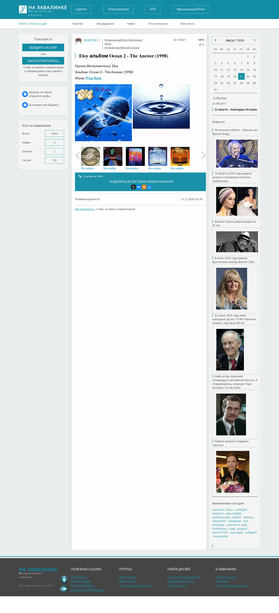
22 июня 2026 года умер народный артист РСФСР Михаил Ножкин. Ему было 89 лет (234, 319)
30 (254, 83)
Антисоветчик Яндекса (44, 105)
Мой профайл (81, 581)
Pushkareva (220, 528)
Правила (222, 581)
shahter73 (233, 525)
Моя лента (188, 23)
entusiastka (221, 536)
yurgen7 (242, 528)
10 (215, 70)
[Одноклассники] (144, 187)
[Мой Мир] (149, 187)
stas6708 (217, 509)
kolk (244, 525)
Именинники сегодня (228, 503)
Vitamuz (248, 517)
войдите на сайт (43, 48)
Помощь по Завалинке (232, 585)
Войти (23, 23)
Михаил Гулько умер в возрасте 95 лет (234, 223)
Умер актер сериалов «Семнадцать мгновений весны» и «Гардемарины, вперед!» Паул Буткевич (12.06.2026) (234, 381)
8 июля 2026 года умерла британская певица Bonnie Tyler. (233, 260)
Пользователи (118, 9)
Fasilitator (218, 525)
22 (247, 76)
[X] (133, 187)
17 (215, 76)
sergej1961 (91, 40)
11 (221, 70)
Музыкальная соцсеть (47, 9)
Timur (229, 509)
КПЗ (153, 9)
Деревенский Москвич (87, 590)
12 (228, 70)
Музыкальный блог (191, 9)
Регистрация (38, 23)
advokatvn (234, 521)
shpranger (236, 532)
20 (234, 76)
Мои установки (82, 585)
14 (241, 70)
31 (215, 89)
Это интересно (158, 23)
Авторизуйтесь (85, 209)
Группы (81, 9)
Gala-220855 (233, 513)
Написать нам (226, 577)
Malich (237, 517)
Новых (26, 142)
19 (228, 76)
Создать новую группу (135, 585)
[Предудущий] (254, 40)
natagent (251, 532)
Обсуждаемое (105, 23)
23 (254, 76)
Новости (218, 122)
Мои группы (128, 577)
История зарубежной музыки (122, 47)
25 (221, 83)
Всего (25, 133)
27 (234, 83)
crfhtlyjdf (241, 509)
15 (247, 70)
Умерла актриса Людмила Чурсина (230, 443)
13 (234, 70)
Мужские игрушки (180, 581)
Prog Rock (93, 78)
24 (215, 83)
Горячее (77, 23)
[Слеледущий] (215, 40)
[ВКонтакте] (138, 187)
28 (241, 83)
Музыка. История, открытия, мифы (40, 94)
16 (254, 70)
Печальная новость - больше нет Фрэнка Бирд (235, 132)
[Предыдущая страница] (64, 588)
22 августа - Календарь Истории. (236, 109)
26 (228, 83)
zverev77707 (220, 532)
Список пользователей (184, 577)
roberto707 (219, 521)
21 (241, 76)
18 (221, 76)
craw (232, 528)
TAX (245, 521)
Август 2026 (235, 40)
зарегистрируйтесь (43, 61)
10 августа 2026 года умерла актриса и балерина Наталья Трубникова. (231, 177)
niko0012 (218, 513)
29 (247, 83)
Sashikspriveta (221, 517)
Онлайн (27, 151)
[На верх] (64, 579)
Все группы (127, 581)
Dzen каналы (176, 585)
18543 (54, 133)
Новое (131, 23)
